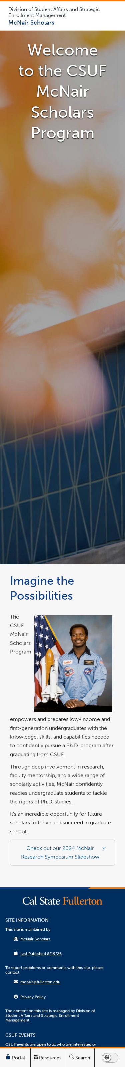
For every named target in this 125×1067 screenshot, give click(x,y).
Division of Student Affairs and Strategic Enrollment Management (54, 12)
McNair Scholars (35, 939)
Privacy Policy (33, 997)
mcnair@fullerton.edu (40, 982)
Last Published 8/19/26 (41, 953)
